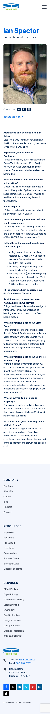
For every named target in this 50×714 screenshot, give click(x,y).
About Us (8, 491)
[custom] (6, 687)
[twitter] (13, 687)
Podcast (7, 506)
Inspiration (8, 532)
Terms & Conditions (23, 702)
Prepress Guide (11, 558)
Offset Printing (10, 589)
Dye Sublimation (11, 615)
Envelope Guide (11, 563)
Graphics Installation (13, 630)
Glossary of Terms (12, 568)
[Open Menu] (44, 7)
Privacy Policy (8, 702)
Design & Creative (12, 620)
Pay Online (8, 537)
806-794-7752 (24, 663)
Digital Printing (10, 594)
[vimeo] (26, 687)
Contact (7, 512)
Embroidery (9, 609)
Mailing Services (11, 625)
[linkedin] (19, 687)
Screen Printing (11, 604)
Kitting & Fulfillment (12, 636)
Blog (5, 501)
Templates (8, 548)
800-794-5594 (27, 659)
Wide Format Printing (13, 599)
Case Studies (10, 553)
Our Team (8, 486)
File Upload (9, 542)
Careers (7, 496)
